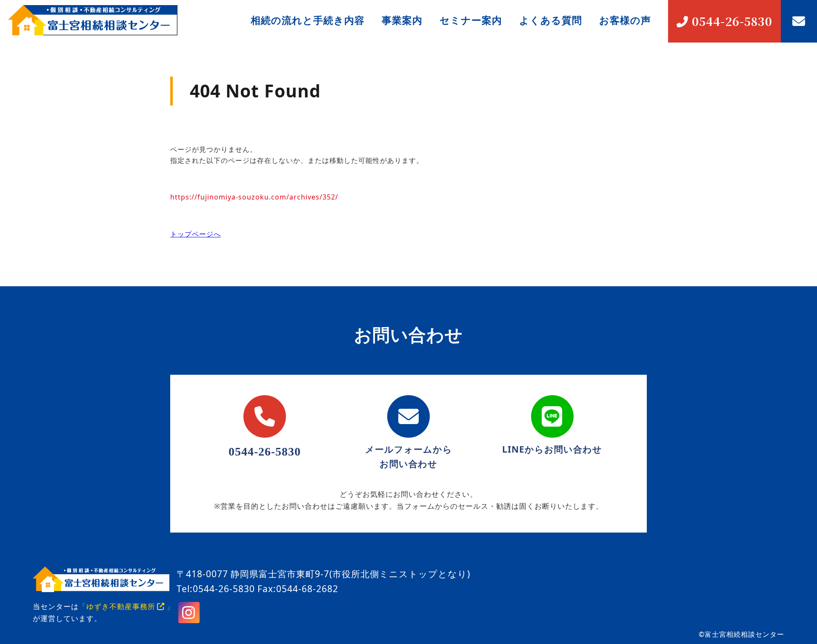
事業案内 (402, 20)
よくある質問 (550, 20)
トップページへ (195, 234)
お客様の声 (625, 20)
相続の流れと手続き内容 (308, 20)
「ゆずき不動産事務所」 (126, 606)
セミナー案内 (471, 20)
